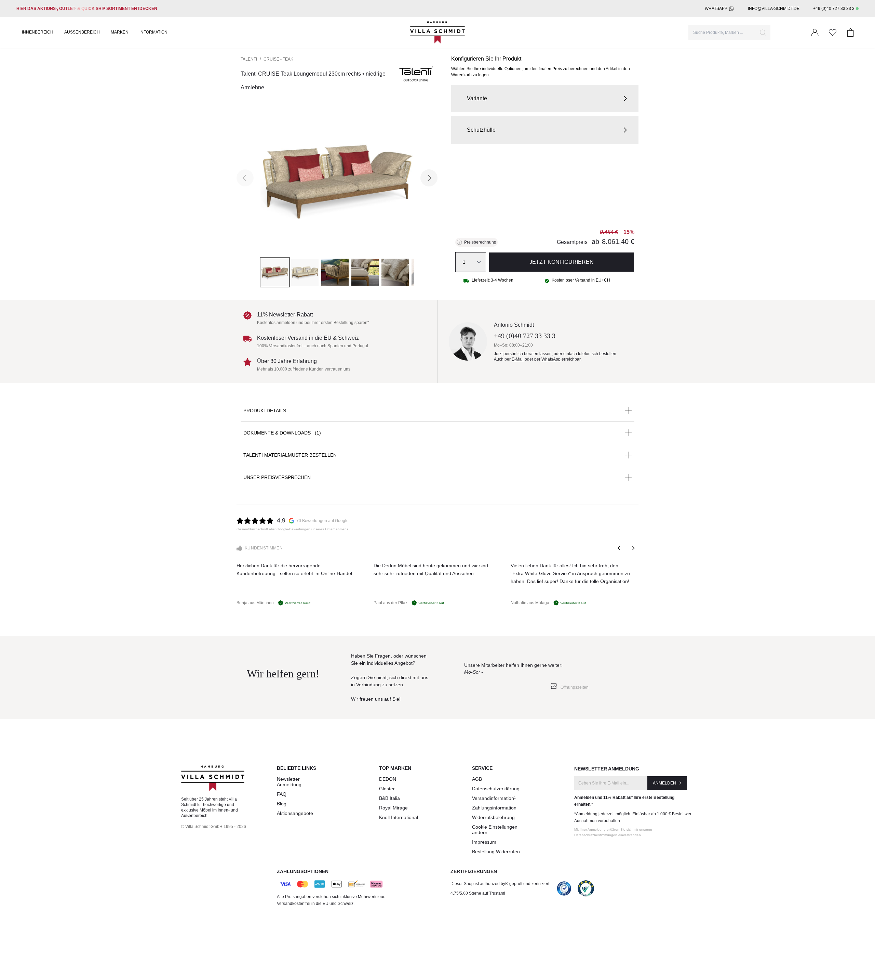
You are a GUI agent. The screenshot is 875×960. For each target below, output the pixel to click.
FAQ (281, 794)
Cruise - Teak (278, 59)
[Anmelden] (814, 32)
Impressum (484, 842)
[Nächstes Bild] (429, 177)
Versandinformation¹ (494, 798)
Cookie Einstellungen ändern (494, 829)
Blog (281, 803)
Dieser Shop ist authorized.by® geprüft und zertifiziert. (500, 883)
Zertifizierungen (473, 871)
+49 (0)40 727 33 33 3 (833, 8)
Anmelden (664, 783)
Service (482, 768)
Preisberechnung (480, 242)
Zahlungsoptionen (302, 871)
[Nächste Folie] (633, 548)
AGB (477, 779)
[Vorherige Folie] (619, 548)
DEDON (387, 779)
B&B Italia (389, 798)
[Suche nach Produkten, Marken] (763, 32)
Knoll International (398, 817)
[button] (544, 98)
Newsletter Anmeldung (289, 781)
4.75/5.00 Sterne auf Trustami (477, 893)
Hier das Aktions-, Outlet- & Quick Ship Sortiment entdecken (86, 8)
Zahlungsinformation (494, 807)
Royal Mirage (393, 807)
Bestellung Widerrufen (496, 851)
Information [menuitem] (153, 32)
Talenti (249, 59)
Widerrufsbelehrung (493, 817)
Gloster (387, 788)
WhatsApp (716, 8)
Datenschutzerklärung (496, 788)
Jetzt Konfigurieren (561, 262)
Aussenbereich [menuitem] (82, 32)
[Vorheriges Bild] (245, 177)
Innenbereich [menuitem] (37, 32)
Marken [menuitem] (120, 32)
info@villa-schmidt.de (773, 8)
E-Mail (518, 359)
